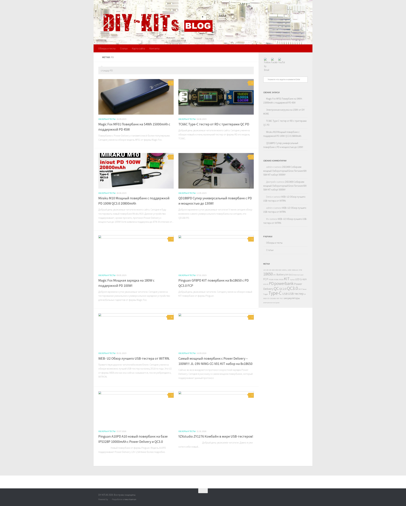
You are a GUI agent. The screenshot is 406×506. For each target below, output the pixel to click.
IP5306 (276, 280)
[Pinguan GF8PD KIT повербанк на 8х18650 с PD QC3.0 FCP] (216, 253)
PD (271, 283)
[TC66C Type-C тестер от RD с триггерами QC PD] (216, 97)
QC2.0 (282, 289)
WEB (264, 298)
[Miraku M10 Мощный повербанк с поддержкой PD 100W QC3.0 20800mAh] (136, 171)
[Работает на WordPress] (109, 499)
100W (289, 270)
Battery (280, 274)
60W (279, 270)
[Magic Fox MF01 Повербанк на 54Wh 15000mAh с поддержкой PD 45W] (136, 97)
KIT (287, 278)
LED (297, 279)
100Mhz (284, 270)
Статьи (124, 48)
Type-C (275, 293)
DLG (291, 274)
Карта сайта (138, 48)
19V (267, 270)
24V (270, 270)
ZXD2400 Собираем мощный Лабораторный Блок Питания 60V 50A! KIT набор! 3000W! (285, 170)
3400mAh (295, 270)
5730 (300, 270)
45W (276, 270)
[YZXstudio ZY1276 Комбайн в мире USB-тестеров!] (216, 409)
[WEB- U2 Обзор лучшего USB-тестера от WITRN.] (136, 331)
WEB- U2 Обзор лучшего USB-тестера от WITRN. (134, 358)
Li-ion (303, 279)
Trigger (265, 294)
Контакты (154, 48)
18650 (268, 273)
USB (285, 294)
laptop (292, 280)
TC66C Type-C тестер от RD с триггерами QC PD (213, 124)
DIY (286, 274)
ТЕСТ (281, 298)
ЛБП (277, 298)
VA (305, 294)
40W (273, 270)
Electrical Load (298, 275)
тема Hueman (130, 499)
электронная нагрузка (271, 303)
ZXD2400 (273, 298)
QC (276, 288)
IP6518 (281, 280)
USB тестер (296, 294)
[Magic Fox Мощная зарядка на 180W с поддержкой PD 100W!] (136, 253)
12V (264, 270)
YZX (268, 298)
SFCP (300, 289)
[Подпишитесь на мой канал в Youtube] (305, 497)
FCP (265, 279)
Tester (304, 289)
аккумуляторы (292, 298)
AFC (274, 275)
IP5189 (271, 280)
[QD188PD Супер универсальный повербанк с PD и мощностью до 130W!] (216, 171)
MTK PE (265, 284)
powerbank (284, 283)
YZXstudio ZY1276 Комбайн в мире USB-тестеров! (215, 436)
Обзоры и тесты (107, 48)
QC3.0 (292, 288)
